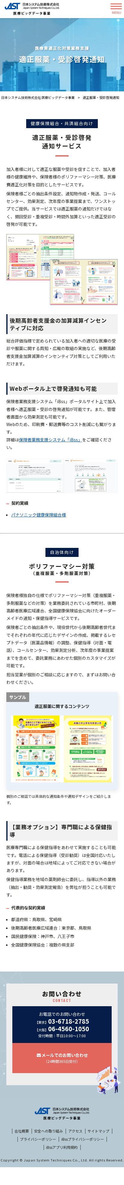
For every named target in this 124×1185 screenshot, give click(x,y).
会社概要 (21, 1131)
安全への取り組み (48, 1131)
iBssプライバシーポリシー (82, 1139)
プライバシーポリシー (38, 1139)
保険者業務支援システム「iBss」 (50, 440)
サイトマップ (98, 1131)
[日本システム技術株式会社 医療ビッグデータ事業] (32, 9)
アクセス (75, 1131)
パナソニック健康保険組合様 (38, 515)
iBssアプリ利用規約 (62, 1147)
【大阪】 (62, 1029)
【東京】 (62, 1021)
